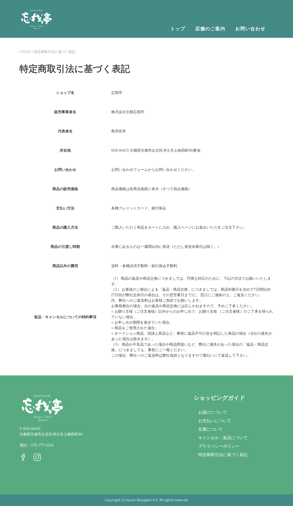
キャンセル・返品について (223, 437)
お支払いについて (214, 420)
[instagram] (37, 458)
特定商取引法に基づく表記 (223, 454)
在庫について (210, 429)
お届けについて (212, 412)
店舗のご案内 (210, 28)
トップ (177, 28)
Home (25, 51)
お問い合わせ (250, 28)
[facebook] (23, 458)
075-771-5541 (42, 445)
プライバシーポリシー (218, 446)
